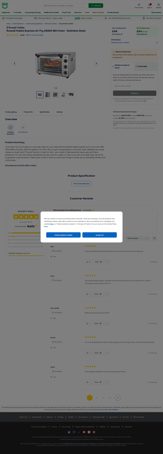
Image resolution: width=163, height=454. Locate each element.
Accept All (99, 235)
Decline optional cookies (63, 235)
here (52, 224)
